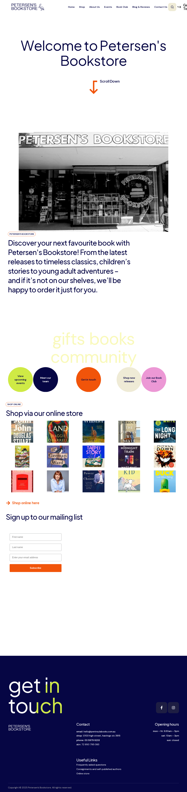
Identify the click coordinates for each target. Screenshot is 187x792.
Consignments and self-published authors (98, 769)
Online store (82, 773)
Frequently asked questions (91, 764)
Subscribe (35, 568)
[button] (172, 7)
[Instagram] (173, 707)
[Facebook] (161, 707)
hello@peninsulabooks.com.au (99, 731)
